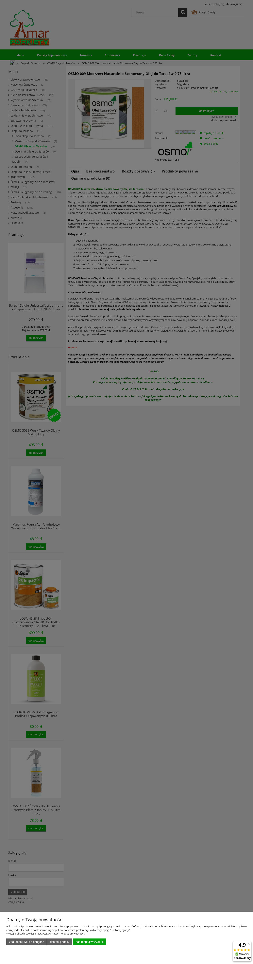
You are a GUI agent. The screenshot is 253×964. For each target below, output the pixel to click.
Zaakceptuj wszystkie (90, 941)
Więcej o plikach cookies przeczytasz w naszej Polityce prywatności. (45, 933)
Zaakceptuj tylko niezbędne (26, 941)
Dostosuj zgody (60, 941)
